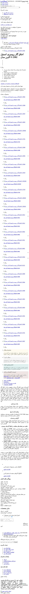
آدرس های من (7, 550)
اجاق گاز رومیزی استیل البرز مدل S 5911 (12, 243)
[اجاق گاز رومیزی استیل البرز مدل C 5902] (14, 96)
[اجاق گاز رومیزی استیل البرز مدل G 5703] (14, 189)
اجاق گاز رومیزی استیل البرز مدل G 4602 (12, 125)
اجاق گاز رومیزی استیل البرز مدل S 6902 (12, 234)
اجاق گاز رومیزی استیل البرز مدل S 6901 (12, 251)
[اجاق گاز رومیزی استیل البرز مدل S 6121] (14, 265)
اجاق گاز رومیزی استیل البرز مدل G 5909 (12, 150)
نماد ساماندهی (9, 377)
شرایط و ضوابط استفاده (9, 561)
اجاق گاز (21, 42)
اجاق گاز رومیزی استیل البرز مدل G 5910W (12, 184)
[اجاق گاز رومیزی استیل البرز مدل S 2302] (14, 50)
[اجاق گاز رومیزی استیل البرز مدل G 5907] (14, 113)
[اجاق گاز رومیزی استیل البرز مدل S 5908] (14, 290)
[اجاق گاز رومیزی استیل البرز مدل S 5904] (14, 282)
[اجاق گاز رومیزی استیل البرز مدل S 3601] (14, 299)
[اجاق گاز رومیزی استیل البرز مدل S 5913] (14, 214)
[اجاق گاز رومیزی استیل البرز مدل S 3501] (14, 316)
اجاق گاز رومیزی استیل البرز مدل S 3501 (12, 318)
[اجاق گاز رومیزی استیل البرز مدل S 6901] (14, 248)
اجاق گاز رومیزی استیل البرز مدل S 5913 (12, 217)
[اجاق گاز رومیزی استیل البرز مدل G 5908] (14, 105)
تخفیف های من (7, 553)
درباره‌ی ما (6, 562)
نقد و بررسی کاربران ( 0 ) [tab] (10, 383)
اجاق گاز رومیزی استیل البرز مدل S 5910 (12, 259)
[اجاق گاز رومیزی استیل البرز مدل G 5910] (14, 172)
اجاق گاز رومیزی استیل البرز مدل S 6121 (12, 268)
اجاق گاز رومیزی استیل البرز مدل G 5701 (12, 141)
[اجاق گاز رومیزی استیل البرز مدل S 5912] (14, 223)
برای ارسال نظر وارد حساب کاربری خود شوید (12, 523)
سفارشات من (7, 548)
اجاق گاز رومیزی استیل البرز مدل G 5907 (12, 116)
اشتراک (15, 542)
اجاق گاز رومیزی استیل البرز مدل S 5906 (12, 327)
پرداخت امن (6, 563)
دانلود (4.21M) (7, 469)
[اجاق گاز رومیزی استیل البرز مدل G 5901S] (15, 206)
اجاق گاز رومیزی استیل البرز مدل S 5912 (12, 226)
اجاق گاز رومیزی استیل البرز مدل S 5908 (12, 293)
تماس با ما (6, 574)
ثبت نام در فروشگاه (8, 14)
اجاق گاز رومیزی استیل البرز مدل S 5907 (12, 344)
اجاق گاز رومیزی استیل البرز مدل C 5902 (12, 99)
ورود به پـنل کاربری (8, 12)
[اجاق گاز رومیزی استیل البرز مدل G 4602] (14, 122)
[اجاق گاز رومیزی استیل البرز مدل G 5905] (14, 156)
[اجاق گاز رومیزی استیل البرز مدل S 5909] (14, 273)
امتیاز (12, 515)
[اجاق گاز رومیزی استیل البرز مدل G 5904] (14, 164)
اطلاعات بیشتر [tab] (7, 380)
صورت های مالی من (9, 549)
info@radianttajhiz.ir (8, 534)
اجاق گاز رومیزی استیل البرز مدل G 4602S (12, 200)
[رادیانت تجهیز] (4, 2)
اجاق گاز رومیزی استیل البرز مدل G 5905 (12, 158)
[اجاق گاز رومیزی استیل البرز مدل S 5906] (14, 324)
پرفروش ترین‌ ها (8, 572)
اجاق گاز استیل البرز (13, 42)
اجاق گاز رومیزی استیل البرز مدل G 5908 (12, 108)
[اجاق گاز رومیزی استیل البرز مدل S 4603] (14, 307)
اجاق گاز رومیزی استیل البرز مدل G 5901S (12, 209)
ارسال (5, 559)
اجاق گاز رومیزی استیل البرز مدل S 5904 (12, 285)
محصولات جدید (7, 571)
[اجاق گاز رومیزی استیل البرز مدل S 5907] (14, 341)
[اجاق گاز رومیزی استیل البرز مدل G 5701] (14, 139)
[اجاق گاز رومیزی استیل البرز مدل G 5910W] (15, 181)
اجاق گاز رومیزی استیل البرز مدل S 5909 (12, 276)
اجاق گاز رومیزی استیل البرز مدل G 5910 (12, 175)
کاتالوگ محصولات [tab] (8, 384)
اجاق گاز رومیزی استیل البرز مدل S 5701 (12, 335)
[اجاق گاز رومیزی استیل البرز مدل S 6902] (14, 231)
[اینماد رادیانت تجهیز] (6, 591)
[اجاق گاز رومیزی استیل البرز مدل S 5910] (14, 257)
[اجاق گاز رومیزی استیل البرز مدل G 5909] (14, 147)
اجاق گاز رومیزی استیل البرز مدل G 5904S (12, 133)
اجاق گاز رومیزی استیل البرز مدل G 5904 (12, 167)
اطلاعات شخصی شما (9, 552)
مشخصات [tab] (6, 381)
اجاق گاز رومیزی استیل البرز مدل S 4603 (12, 310)
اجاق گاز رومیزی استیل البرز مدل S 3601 (12, 302)
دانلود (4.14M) (7, 476)
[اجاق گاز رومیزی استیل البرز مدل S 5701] (14, 332)
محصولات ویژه (7, 569)
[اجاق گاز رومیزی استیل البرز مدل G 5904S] (15, 130)
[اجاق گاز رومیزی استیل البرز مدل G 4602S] (15, 198)
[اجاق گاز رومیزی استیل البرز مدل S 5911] (14, 240)
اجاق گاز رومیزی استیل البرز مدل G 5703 (12, 192)
